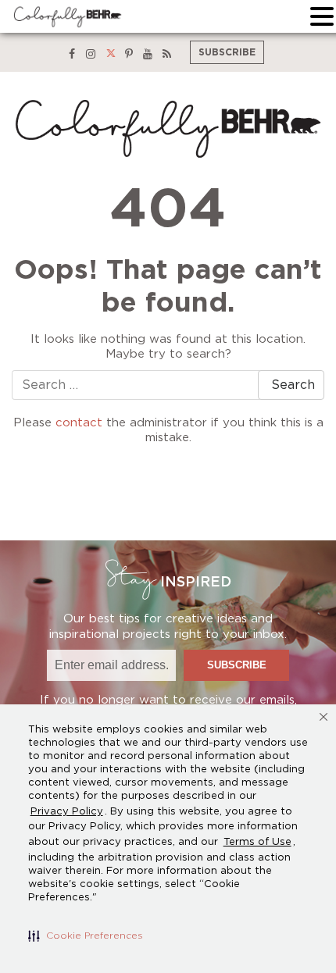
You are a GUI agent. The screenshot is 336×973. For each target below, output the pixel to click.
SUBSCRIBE (227, 52)
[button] (85, 935)
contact (78, 423)
